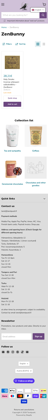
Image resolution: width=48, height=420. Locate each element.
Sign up (38, 336)
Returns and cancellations (24, 409)
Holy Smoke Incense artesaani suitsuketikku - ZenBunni (11, 83)
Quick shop (12, 98)
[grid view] (38, 44)
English (23, 363)
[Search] (43, 15)
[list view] (44, 44)
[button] (38, 10)
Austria (23, 371)
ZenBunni (6, 90)
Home (4, 27)
